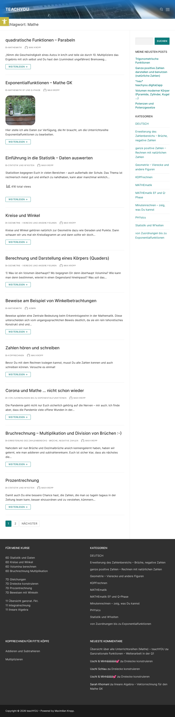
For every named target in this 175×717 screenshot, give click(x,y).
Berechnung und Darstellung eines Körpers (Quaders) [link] (57, 258)
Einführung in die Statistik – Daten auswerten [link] (49, 157)
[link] (4, 21)
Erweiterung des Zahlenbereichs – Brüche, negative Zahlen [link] (151, 136)
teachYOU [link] (17, 9)
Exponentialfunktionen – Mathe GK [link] (38, 82)
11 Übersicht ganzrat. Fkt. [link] (21, 601)
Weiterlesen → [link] (18, 66)
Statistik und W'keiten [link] (21, 165)
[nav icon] (168, 9)
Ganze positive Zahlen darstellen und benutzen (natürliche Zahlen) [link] (151, 71)
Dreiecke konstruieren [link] (138, 661)
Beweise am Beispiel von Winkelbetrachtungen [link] (50, 300)
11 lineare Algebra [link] (16, 609)
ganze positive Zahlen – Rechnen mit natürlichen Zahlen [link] (150, 152)
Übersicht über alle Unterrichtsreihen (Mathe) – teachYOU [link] (127, 649)
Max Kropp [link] (35, 47)
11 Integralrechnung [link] (17, 605)
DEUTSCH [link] (142, 123)
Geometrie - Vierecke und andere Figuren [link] (32, 223)
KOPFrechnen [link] (16, 355)
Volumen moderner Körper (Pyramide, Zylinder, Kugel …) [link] (152, 94)
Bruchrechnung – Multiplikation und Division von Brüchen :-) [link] (63, 433)
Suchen (162, 41)
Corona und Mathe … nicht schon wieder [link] (44, 390)
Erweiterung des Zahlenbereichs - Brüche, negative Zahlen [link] (43, 440)
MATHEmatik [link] (15, 47)
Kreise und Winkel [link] (22, 215)
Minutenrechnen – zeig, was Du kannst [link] (150, 207)
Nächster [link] (29, 523)
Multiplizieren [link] (14, 659)
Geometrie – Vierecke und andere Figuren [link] (152, 167)
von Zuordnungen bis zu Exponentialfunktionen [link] (37, 398)
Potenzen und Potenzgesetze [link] (145, 105)
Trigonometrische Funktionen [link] (146, 60)
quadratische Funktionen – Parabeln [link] (40, 40)
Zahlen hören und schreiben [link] (32, 347)
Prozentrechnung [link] (22, 480)
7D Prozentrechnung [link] (18, 588)
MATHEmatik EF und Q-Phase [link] (24, 90)
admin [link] (32, 308)
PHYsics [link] (140, 217)
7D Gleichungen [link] (15, 579)
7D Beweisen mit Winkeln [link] (21, 592)
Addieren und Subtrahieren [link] (22, 651)
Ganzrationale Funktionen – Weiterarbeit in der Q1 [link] (122, 653)
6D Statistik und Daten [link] (20, 557)
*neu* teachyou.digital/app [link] (149, 83)
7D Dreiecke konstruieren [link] (21, 583)
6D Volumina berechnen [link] (20, 566)
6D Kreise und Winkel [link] (19, 562)
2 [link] (15, 523)
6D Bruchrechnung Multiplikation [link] (26, 571)
